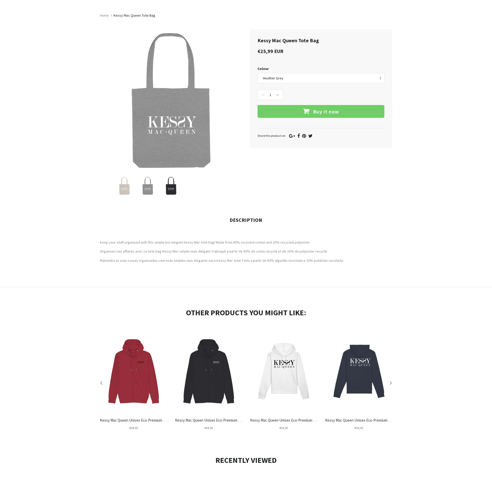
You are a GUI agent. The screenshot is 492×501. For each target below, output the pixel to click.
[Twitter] (310, 136)
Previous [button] (101, 383)
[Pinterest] (304, 136)
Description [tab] (246, 220)
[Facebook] (298, 136)
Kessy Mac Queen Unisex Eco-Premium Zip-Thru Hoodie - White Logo (230, 420)
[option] (124, 185)
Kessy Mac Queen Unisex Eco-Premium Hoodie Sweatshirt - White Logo (382, 420)
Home (104, 15)
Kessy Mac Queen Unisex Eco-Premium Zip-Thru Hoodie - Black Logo (155, 420)
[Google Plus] (292, 136)
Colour (263, 68)
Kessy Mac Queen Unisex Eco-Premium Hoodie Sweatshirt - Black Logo (307, 420)
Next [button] (391, 383)
